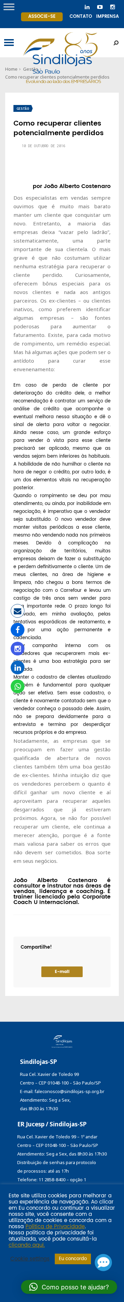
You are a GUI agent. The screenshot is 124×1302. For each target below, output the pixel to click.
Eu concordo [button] (73, 1259)
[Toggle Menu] (8, 6)
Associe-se (41, 16)
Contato (81, 16)
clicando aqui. (27, 1245)
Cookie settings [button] (30, 1259)
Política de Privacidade (55, 1227)
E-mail (62, 972)
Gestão (23, 108)
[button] (69, 1287)
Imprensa (107, 16)
